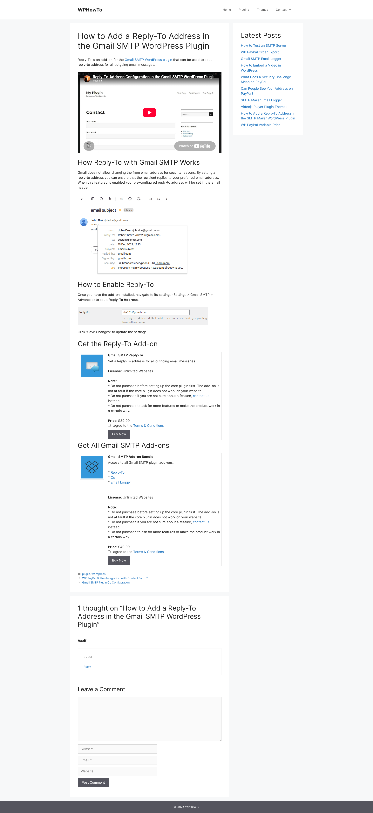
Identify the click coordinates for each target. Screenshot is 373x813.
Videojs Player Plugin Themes (264, 107)
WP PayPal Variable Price (260, 125)
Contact (281, 9)
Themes (262, 9)
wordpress (99, 574)
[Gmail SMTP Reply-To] (91, 377)
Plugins (244, 9)
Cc (113, 477)
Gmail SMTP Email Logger (261, 59)
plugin (86, 574)
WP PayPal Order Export (260, 52)
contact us (201, 396)
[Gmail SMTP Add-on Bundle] (91, 479)
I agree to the (137, 426)
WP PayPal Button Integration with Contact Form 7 (115, 578)
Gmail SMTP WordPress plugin (148, 60)
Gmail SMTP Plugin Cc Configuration (106, 582)
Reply (87, 666)
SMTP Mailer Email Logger (261, 100)
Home (227, 9)
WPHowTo (90, 10)
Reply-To (118, 472)
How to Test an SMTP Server (263, 45)
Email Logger (121, 482)
